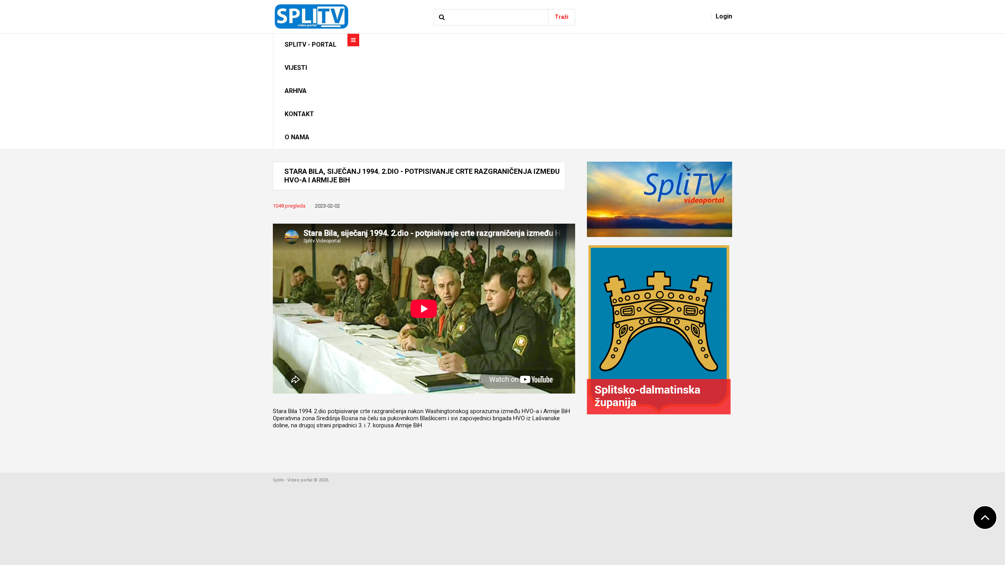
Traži (561, 17)
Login (724, 16)
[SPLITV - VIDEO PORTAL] (311, 16)
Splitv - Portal (310, 44)
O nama (297, 137)
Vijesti (296, 67)
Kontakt (299, 114)
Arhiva (296, 91)
